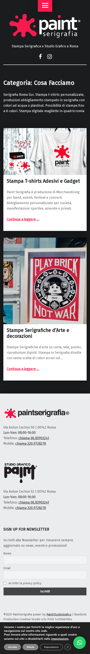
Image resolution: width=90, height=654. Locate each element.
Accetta (12, 647)
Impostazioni (51, 647)
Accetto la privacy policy (24, 583)
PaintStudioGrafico (58, 614)
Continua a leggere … (23, 219)
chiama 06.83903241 (33, 438)
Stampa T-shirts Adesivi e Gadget (43, 181)
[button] (79, 642)
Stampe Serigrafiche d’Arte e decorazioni (38, 333)
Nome (7, 553)
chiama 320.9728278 (30, 443)
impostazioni (59, 639)
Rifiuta (30, 647)
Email (7, 568)
